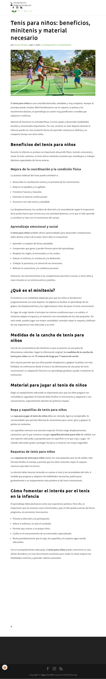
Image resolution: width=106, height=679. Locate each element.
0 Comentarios (64, 45)
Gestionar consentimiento (5, 667)
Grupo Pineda (20, 45)
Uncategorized (49, 45)
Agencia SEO (47, 675)
